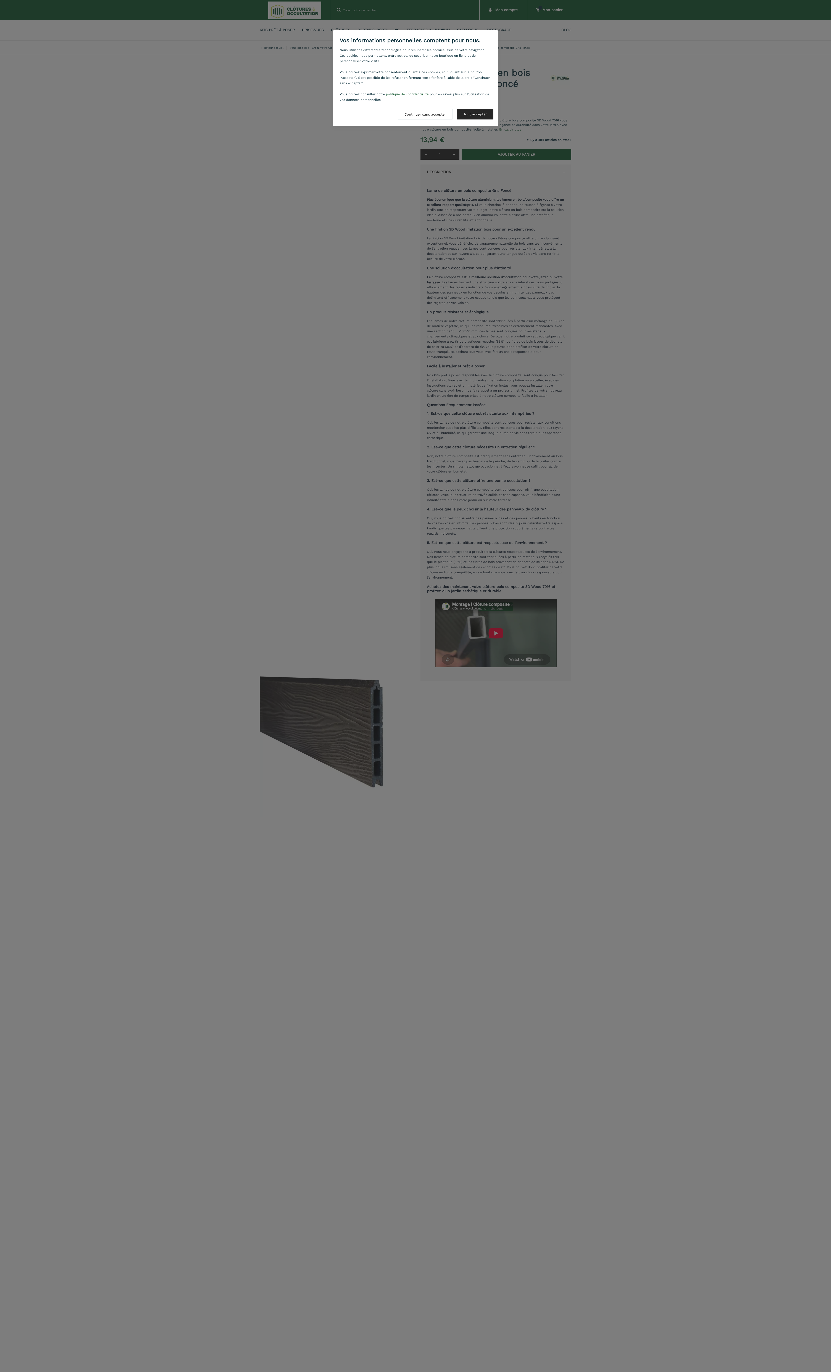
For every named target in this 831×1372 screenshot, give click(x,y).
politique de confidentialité (407, 94)
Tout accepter (475, 114)
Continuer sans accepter (425, 114)
